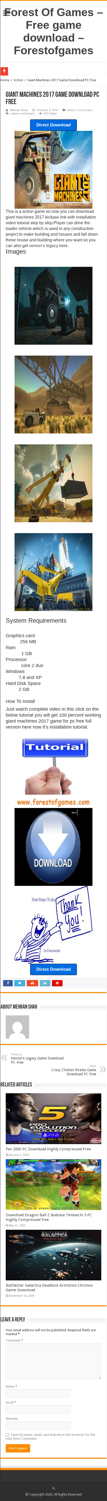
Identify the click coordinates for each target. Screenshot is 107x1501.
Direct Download (53, 125)
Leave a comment (22, 113)
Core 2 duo (84, 110)
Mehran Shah (19, 110)
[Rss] (54, 1488)
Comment (14, 1340)
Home (5, 80)
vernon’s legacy (43, 245)
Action (18, 80)
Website (12, 1419)
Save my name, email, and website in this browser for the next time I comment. (50, 1437)
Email (11, 1402)
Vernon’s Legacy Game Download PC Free (37, 1058)
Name (11, 1386)
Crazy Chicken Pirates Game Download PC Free (73, 1070)
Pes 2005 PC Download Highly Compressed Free (48, 1149)
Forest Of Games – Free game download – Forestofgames (53, 31)
